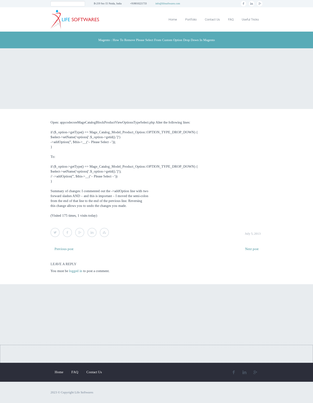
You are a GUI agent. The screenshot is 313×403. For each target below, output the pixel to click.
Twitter (55, 232)
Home (172, 19)
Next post (251, 249)
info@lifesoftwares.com (167, 3)
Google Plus (79, 232)
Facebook (67, 232)
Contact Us (212, 19)
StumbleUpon (104, 232)
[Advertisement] (156, 78)
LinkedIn (92, 232)
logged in (75, 271)
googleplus (259, 3)
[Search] (82, 3)
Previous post (64, 249)
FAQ (231, 19)
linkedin (251, 3)
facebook (243, 3)
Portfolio (191, 19)
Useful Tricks (250, 19)
